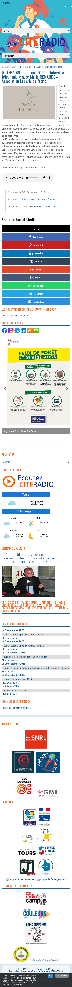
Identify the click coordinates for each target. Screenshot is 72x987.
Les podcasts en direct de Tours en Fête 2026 (29, 309)
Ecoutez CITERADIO (12, 470)
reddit (38, 269)
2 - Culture (39, 67)
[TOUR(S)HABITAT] (28, 843)
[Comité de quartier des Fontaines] (21, 962)
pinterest (38, 245)
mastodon (38, 301)
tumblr (38, 261)
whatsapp (38, 285)
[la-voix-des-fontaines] (45, 962)
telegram (38, 293)
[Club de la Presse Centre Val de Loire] (23, 772)
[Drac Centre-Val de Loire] (30, 826)
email (38, 277)
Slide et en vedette (53, 67)
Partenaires (9, 802)
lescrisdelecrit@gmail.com (42, 206)
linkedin (38, 253)
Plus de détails (9, 638)
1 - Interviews (26, 67)
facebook (38, 236)
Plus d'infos (62, 975)
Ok (50, 975)
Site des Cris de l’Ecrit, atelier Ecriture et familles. (33, 199)
